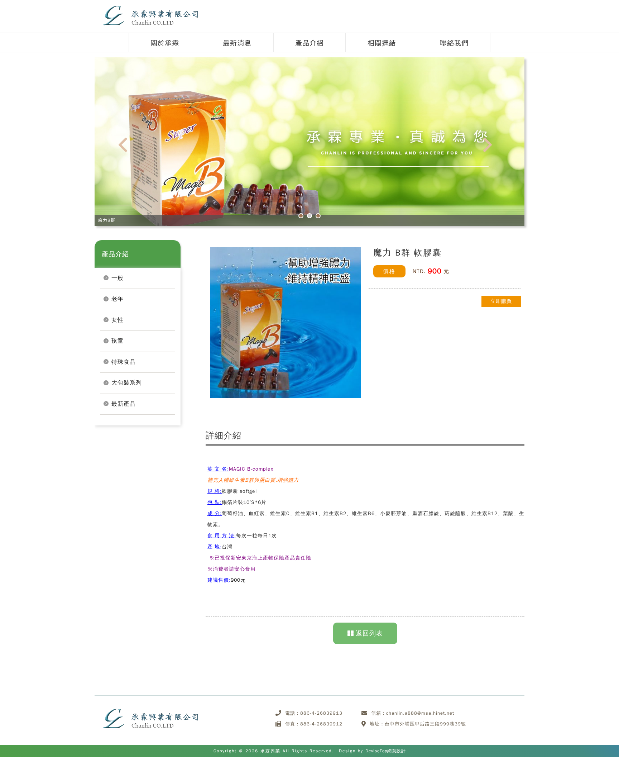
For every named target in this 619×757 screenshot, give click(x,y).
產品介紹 (309, 42)
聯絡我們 (454, 42)
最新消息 (237, 42)
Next (492, 147)
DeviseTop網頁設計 (385, 751)
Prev (127, 147)
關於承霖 (164, 42)
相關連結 (382, 42)
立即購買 (501, 301)
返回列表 (369, 633)
